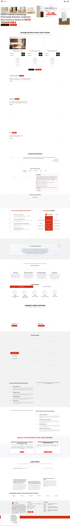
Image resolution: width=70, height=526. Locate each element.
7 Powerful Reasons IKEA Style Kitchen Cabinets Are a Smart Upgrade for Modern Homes (53, 507)
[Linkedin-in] (30, 512)
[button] (8, 84)
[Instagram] (32, 512)
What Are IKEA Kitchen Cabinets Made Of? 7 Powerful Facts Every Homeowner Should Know (53, 510)
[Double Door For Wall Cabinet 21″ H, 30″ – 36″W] (15, 135)
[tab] (25, 171)
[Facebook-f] (28, 512)
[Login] (64, 1)
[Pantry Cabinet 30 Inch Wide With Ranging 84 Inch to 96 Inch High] (18, 101)
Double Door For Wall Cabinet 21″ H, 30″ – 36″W (15, 136)
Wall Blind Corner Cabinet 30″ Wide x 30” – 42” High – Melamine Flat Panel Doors (20, 79)
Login (66, 1)
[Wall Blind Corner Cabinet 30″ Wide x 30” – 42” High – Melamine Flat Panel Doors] (20, 78)
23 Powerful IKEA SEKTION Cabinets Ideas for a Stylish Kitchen (53, 504)
